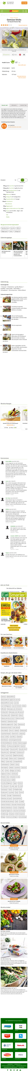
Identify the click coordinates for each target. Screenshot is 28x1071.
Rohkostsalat (23, 730)
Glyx (16, 724)
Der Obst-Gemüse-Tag (6, 959)
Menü (2, 11)
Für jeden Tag (13, 786)
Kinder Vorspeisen (20, 813)
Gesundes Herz (4, 752)
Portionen (22, 182)
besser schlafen (5, 736)
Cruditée (22, 801)
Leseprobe (3, 624)
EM (2, 770)
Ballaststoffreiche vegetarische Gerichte (10, 699)
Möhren (8, 194)
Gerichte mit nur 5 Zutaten (14, 901)
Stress (17, 764)
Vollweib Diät (14, 715)
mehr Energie (4, 758)
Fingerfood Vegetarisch (6, 810)
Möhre (18, 228)
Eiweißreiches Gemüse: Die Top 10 (8, 988)
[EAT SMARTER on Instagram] (14, 1070)
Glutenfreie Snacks (12, 721)
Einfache (20, 783)
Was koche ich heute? (14, 874)
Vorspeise (12, 813)
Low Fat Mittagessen (6, 706)
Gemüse (3, 696)
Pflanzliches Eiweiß (18, 666)
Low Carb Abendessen (19, 647)
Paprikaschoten (13, 190)
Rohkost (17, 730)
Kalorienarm (21, 724)
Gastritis (23, 746)
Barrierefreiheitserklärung (10, 1067)
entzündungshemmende (15, 739)
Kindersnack (4, 792)
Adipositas (22, 733)
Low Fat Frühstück (17, 706)
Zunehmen (17, 767)
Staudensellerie (10, 199)
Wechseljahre (4, 767)
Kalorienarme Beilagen (12, 817)
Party (16, 792)
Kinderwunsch (20, 752)
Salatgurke (9, 197)
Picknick (21, 792)
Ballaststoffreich (10, 696)
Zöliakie (11, 767)
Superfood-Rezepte (5, 733)
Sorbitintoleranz (5, 764)
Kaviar (7, 210)
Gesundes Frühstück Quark (18, 804)
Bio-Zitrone (9, 204)
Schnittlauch (9, 201)
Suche (23, 11)
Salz (7, 214)
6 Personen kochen (5, 780)
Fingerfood (21, 807)
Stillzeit (12, 764)
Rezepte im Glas (5, 776)
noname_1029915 (14, 536)
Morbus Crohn (13, 758)
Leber (2, 755)
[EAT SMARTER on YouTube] (20, 1070)
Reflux (2, 761)
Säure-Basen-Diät (5, 715)
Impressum (10, 1064)
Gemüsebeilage (22, 817)
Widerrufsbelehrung (21, 1065)
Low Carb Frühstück (6, 647)
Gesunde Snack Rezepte (19, 810)
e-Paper (25, 624)
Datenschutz (17, 1064)
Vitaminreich (15, 733)
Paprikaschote (5, 228)
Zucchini (11, 186)
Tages (15, 783)
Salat (16, 801)
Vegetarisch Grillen (5, 773)
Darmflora (13, 736)
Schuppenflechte (17, 761)
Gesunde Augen (5, 749)
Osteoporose (21, 758)
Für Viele (20, 786)
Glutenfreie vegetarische (7, 724)
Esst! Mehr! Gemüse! (5, 931)
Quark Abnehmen (17, 798)
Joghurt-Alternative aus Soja (13, 208)
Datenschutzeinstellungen (8, 1065)
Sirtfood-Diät (4, 712)
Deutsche (24, 767)
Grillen (6, 770)
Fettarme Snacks (19, 718)
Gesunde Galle (14, 749)
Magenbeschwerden (18, 755)
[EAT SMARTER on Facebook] (7, 1070)
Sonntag (9, 795)
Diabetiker (19, 736)
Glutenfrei (3, 721)
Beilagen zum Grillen (15, 770)
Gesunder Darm (23, 749)
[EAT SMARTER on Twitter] (17, 1070)
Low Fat (16, 702)
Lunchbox (11, 792)
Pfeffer (8, 217)
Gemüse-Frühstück (5, 804)
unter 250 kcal (16, 727)
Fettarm (21, 715)
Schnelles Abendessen (14, 848)
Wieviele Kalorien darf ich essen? (21, 76)
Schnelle (3, 795)
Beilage (3, 817)
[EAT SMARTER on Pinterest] (10, 1070)
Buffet (13, 780)
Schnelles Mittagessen (6, 783)
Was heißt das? (22, 65)
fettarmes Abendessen (6, 807)
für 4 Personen (4, 786)
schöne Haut (9, 761)
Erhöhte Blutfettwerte (6, 743)
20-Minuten (14, 773)
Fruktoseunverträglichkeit (13, 746)
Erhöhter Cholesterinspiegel (19, 743)
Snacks (15, 807)
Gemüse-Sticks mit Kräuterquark (10, 423)
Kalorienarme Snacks (6, 727)
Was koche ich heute (6, 686)
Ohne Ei (11, 730)
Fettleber (3, 746)
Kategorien (21, 1067)
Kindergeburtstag (17, 789)
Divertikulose (4, 739)
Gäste (10, 789)
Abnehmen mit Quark (6, 798)
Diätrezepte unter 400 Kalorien (16, 712)
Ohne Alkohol (4, 730)
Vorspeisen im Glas (15, 776)
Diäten (24, 706)
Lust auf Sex (8, 755)
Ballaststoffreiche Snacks (7, 702)
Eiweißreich (6, 666)
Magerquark (9, 206)
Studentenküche (16, 795)
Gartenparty (4, 789)
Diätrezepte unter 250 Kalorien (15, 709)
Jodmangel (12, 752)
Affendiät (3, 709)
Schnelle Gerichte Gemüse (7, 801)
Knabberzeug (4, 813)
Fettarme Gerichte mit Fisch (7, 718)
